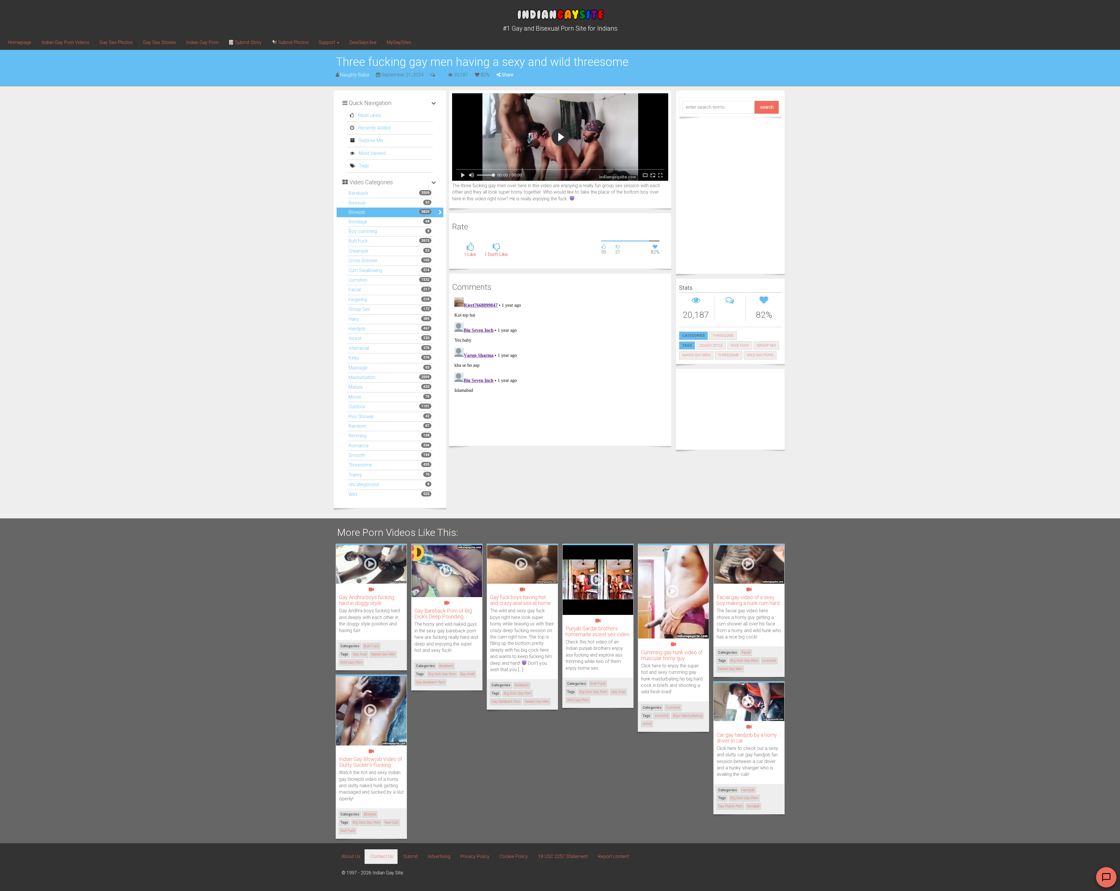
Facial (355, 289)
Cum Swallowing (365, 270)
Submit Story (248, 42)
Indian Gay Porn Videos (65, 42)
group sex (766, 345)
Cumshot (358, 280)
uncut (647, 724)
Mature (356, 387)
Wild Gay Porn (760, 355)
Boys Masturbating (687, 716)
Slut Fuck (347, 831)
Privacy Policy (475, 856)
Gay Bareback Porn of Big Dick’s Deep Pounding (443, 614)
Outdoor (357, 406)
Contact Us (381, 856)
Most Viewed (372, 153)
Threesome (360, 465)
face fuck (740, 345)
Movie (355, 397)
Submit (410, 856)
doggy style (711, 345)
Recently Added (374, 128)
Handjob (357, 329)
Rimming (357, 436)
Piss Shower (361, 416)
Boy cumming (363, 231)
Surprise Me (370, 140)
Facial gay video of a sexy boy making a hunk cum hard (748, 600)
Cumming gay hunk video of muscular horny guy (672, 655)
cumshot (661, 716)
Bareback (358, 193)
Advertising (439, 856)
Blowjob (357, 212)
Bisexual (357, 203)
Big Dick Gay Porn (442, 674)
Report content (613, 856)
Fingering (358, 299)
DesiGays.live (363, 42)
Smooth (357, 455)
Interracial (359, 348)
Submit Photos (293, 42)
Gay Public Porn (730, 806)
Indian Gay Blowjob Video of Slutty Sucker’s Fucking (370, 762)
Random (357, 426)
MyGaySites (399, 42)
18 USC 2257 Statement (563, 856)
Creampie (358, 251)
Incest (355, 338)
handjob (753, 806)
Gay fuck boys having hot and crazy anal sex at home (520, 600)
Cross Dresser (363, 260)
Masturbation (362, 377)
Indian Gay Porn (202, 42)
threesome (728, 355)
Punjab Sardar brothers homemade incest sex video (597, 631)
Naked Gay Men (696, 355)
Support (327, 42)
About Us (351, 856)
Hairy (354, 319)
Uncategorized (364, 484)
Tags (363, 166)
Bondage (358, 221)
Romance (359, 445)
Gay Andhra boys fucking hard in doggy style (366, 600)
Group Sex (359, 309)
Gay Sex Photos (116, 42)
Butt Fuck (358, 241)
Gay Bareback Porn (430, 682)
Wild (353, 494)
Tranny (355, 475)
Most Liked (369, 115)
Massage (358, 368)
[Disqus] (560, 368)
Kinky (354, 358)
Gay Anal (360, 654)
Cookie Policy (514, 856)
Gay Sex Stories (159, 42)
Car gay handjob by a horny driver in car (747, 738)
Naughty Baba (354, 75)
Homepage (19, 42)
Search (767, 107)
